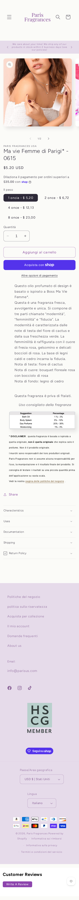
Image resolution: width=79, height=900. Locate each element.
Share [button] (13, 494)
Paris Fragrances (37, 833)
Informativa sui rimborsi (46, 838)
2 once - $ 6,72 (57, 198)
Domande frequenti (22, 636)
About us (14, 645)
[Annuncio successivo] (71, 47)
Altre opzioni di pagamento (39, 275)
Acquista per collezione (25, 616)
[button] (9, 17)
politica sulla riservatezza (27, 606)
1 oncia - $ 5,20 (20, 198)
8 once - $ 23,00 (21, 217)
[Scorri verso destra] (49, 138)
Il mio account (18, 626)
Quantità (9, 227)
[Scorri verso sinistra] (30, 138)
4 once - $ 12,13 (21, 207)
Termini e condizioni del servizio (41, 851)
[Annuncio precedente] (7, 47)
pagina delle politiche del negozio (45, 481)
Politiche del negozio (23, 597)
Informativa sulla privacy (41, 845)
